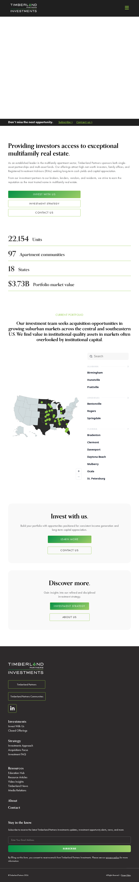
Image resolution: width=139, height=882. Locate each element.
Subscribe (69, 848)
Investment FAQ (17, 754)
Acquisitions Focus (18, 750)
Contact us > (84, 122)
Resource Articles (17, 777)
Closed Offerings (17, 730)
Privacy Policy (126, 875)
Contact (14, 807)
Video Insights (16, 781)
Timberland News (18, 786)
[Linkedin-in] (12, 708)
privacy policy (112, 857)
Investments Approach (20, 745)
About (12, 800)
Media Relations (17, 790)
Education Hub (16, 773)
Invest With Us (16, 726)
